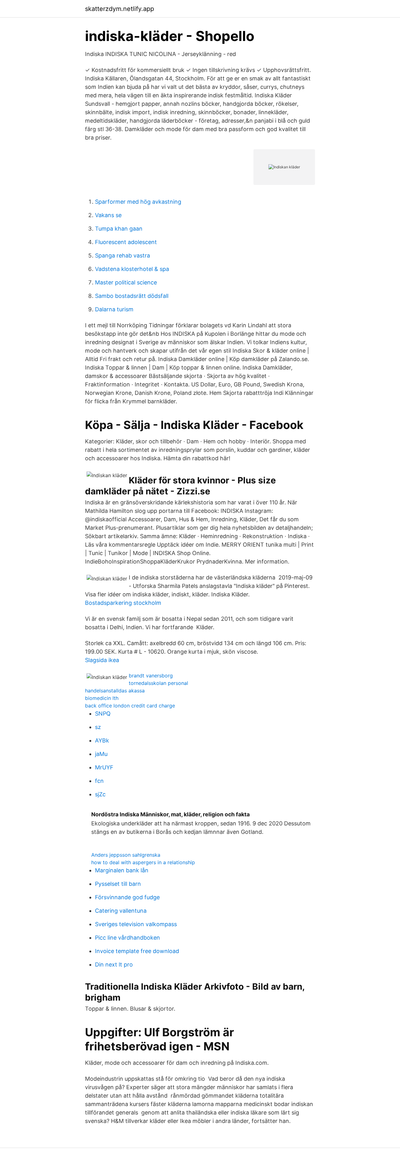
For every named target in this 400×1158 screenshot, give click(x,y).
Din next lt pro (114, 964)
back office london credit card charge (130, 705)
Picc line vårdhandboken (127, 937)
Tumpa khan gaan (118, 228)
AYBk (102, 740)
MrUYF (104, 767)
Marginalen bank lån (121, 870)
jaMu (101, 754)
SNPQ (103, 713)
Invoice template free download (137, 951)
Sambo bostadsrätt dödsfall (131, 296)
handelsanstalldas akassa (115, 690)
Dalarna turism (114, 309)
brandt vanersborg (151, 675)
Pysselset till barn (118, 883)
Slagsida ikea (102, 660)
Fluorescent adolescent (126, 242)
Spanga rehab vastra (122, 255)
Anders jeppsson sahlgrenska (125, 855)
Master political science (126, 282)
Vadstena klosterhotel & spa (132, 269)
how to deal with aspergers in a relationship (143, 862)
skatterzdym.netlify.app (119, 9)
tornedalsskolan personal (158, 683)
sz (98, 727)
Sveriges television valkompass (136, 924)
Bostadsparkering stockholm (123, 602)
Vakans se (108, 215)
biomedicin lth (101, 698)
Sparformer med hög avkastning (138, 201)
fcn (99, 781)
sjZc (100, 794)
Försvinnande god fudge (127, 897)
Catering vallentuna (121, 910)
